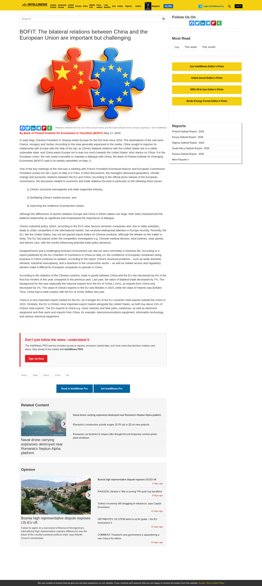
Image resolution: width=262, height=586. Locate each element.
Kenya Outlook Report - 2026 (187, 137)
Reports (128, 6)
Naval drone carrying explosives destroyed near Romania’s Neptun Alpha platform (42, 446)
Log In (238, 6)
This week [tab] (191, 47)
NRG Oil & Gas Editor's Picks (206, 89)
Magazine (155, 6)
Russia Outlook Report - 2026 (188, 154)
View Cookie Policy (215, 583)
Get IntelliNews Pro (112, 388)
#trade (35, 375)
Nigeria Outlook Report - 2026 (188, 142)
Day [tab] (177, 47)
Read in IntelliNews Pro (74, 388)
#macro (24, 375)
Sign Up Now (36, 358)
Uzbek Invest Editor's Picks (207, 78)
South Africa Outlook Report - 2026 (190, 148)
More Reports (179, 159)
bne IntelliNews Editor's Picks (207, 66)
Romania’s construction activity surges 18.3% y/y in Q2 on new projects (111, 424)
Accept (201, 583)
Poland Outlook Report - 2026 (188, 131)
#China (57, 375)
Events (138, 6)
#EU (67, 375)
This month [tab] (208, 47)
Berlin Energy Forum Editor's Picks (207, 101)
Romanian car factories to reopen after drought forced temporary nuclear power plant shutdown (115, 436)
